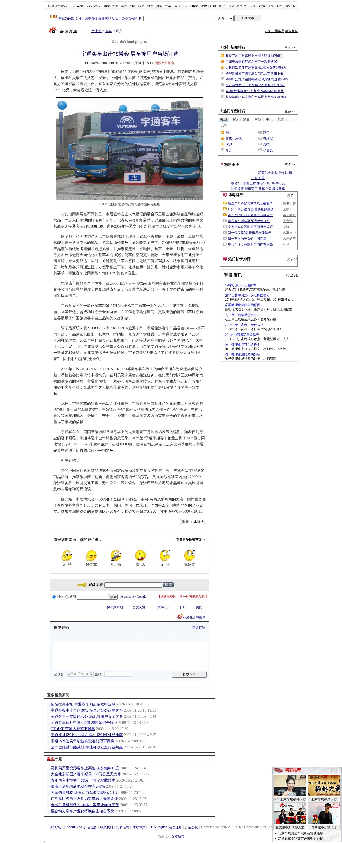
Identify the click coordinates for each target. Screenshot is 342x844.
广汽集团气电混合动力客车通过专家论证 (84, 799)
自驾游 (241, 6)
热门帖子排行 (239, 259)
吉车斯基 (289, 215)
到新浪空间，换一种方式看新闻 (182, 596)
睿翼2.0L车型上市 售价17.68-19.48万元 (258, 183)
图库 (159, 6)
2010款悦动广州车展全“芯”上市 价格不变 (254, 73)
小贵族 (268, 150)
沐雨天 (198, 522)
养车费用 (251, 189)
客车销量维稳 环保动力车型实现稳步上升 (85, 793)
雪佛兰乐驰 (234, 138)
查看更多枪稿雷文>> (190, 539)
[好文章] (91, 555)
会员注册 (175, 827)
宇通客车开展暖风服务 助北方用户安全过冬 (87, 717)
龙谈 (286, 227)
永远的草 (289, 238)
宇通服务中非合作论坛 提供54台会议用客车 (87, 710)
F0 (227, 133)
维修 (204, 6)
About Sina (74, 827)
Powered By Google (133, 596)
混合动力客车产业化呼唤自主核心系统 (82, 811)
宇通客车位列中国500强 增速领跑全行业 (84, 723)
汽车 (177, 283)
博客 (231, 6)
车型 (115, 6)
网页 (60, 596)
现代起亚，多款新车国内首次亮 (250, 244)
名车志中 (289, 233)
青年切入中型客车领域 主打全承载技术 (83, 780)
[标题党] (189, 555)
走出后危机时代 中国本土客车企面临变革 (85, 805)
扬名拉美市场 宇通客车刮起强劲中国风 (83, 704)
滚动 (89, 6)
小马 (286, 244)
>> (73, 6)
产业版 (96, 31)
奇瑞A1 (268, 138)
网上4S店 (181, 6)
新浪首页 (291, 31)
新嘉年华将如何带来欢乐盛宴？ (250, 203)
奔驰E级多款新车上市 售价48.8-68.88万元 (255, 91)
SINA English (157, 827)
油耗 (180, 249)
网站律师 (138, 827)
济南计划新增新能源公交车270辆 (78, 786)
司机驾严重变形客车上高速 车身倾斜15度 (85, 768)
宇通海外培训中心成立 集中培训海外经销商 (87, 735)
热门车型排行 (234, 111)
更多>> (290, 47)
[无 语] (165, 555)
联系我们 (106, 827)
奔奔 (229, 150)
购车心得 (264, 189)
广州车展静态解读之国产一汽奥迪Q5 (252, 62)
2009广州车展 (274, 31)
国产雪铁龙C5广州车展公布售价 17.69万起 (255, 85)
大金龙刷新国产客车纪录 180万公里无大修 (86, 774)
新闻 (72, 596)
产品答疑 (191, 827)
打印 (183, 607)
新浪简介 (56, 827)
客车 (279, 6)
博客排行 (235, 195)
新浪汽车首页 (57, 6)
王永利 (288, 221)
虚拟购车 (278, 189)
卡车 (270, 6)
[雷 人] (140, 555)
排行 (97, 6)
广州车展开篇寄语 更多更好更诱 (251, 209)
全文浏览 (139, 607)
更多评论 (198, 628)
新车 (124, 6)
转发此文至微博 (194, 618)
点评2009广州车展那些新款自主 (250, 215)
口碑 (133, 6)
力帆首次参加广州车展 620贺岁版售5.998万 (256, 67)
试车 (150, 6)
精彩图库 (231, 165)
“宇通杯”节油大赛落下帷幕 (73, 729)
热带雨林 (289, 203)
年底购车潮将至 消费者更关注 (249, 221)
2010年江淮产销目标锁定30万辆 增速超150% (257, 79)
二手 (168, 6)
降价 (141, 6)
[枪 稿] (116, 555)
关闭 (199, 607)
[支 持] (66, 555)
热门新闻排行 (234, 47)
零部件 (290, 6)
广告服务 (90, 827)
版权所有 (178, 836)
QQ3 (229, 144)
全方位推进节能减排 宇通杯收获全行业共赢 (87, 747)
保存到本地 (115, 607)
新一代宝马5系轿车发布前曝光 (249, 233)
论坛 (222, 6)
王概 (286, 209)
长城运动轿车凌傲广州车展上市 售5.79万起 (256, 97)
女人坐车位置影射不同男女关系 (250, 227)
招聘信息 (122, 827)
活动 (252, 6)
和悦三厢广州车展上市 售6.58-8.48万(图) (254, 56)
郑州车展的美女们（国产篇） (249, 238)
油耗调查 (237, 189)
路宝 (266, 133)
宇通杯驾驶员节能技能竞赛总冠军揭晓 (82, 741)
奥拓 (266, 144)
